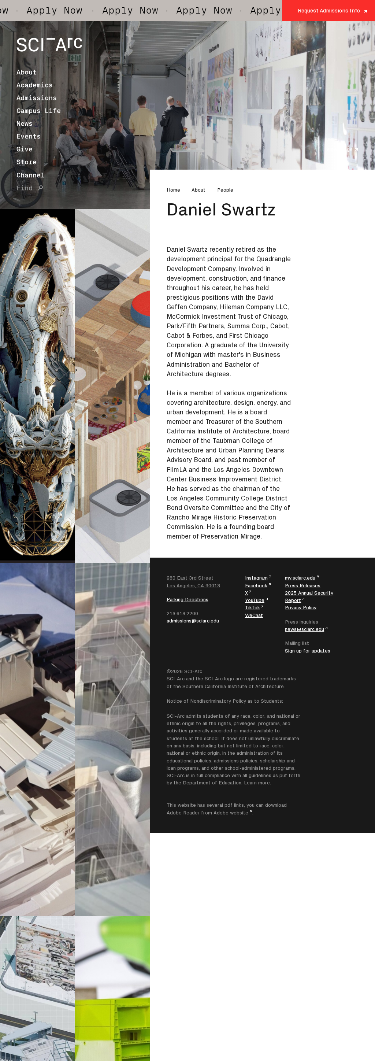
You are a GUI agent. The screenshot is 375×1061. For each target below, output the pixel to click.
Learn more (257, 782)
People (225, 190)
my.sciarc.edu (300, 578)
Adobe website (231, 813)
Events (28, 136)
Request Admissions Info (329, 10)
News (24, 123)
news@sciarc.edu (304, 629)
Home (173, 190)
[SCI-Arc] (49, 45)
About (26, 72)
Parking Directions (187, 599)
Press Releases (302, 585)
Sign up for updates (307, 651)
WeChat (254, 615)
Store (26, 162)
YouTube (254, 600)
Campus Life (38, 111)
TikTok (252, 607)
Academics (34, 85)
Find (24, 188)
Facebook (256, 585)
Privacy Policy (300, 607)
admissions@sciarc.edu (193, 621)
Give (24, 149)
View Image (339, 149)
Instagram (256, 578)
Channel (30, 175)
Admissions (36, 98)
